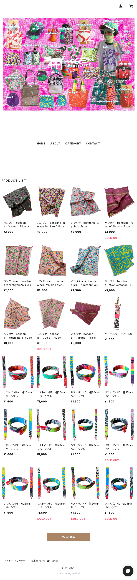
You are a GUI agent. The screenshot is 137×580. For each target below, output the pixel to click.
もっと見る (68, 537)
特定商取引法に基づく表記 (44, 560)
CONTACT (93, 143)
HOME (41, 143)
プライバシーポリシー (14, 560)
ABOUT (55, 143)
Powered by (64, 573)
